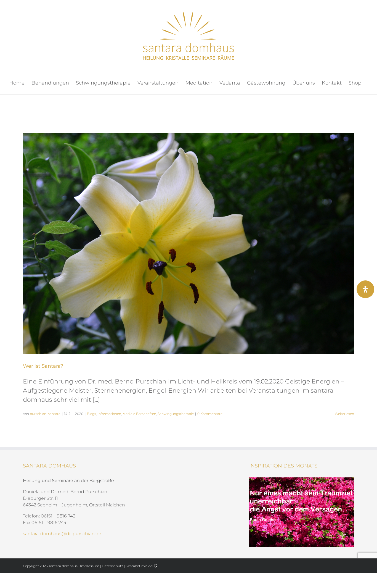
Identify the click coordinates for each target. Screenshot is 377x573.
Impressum (89, 566)
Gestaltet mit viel (140, 566)
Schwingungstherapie (176, 414)
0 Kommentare (209, 414)
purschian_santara (45, 414)
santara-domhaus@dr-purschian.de (62, 533)
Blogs (91, 414)
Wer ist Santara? (43, 366)
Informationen (109, 414)
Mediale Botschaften (139, 414)
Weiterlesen (344, 414)
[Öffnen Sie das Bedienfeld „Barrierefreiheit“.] (365, 289)
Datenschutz (112, 566)
